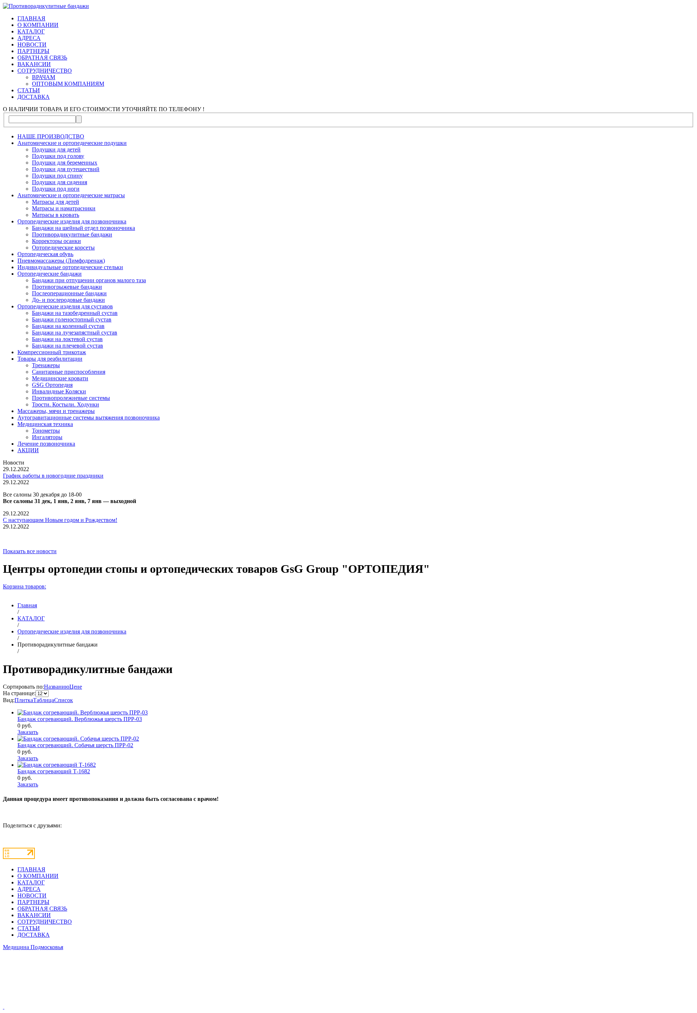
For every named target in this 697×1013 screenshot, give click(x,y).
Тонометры (46, 431)
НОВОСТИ (31, 44)
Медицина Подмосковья (33, 947)
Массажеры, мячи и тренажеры (56, 411)
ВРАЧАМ (43, 77)
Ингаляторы (47, 437)
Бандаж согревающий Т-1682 (53, 771)
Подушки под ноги (56, 189)
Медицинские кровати (60, 378)
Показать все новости (30, 551)
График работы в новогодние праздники (53, 476)
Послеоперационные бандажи (69, 293)
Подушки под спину (57, 176)
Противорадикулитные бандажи (72, 234)
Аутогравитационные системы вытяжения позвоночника (88, 417)
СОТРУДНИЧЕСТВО (44, 71)
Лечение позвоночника (46, 444)
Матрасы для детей (55, 202)
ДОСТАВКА (33, 97)
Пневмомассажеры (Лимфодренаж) (61, 261)
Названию (56, 687)
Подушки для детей (56, 149)
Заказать (27, 732)
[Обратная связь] (348, 980)
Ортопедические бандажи (49, 274)
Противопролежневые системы (71, 398)
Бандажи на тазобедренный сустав (75, 313)
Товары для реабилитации (49, 359)
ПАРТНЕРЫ (33, 51)
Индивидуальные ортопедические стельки (70, 267)
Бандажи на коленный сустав (68, 326)
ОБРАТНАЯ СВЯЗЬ (42, 57)
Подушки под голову (58, 156)
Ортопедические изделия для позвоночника (71, 221)
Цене (75, 687)
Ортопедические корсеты (63, 247)
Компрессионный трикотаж (51, 352)
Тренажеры (46, 365)
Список (63, 700)
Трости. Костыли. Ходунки (65, 404)
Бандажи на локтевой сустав (67, 339)
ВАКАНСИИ (34, 64)
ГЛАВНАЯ (31, 18)
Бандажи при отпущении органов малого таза (89, 280)
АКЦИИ (28, 450)
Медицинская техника (45, 424)
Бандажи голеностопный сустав (71, 319)
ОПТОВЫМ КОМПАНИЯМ (68, 84)
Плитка (24, 700)
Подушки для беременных (64, 162)
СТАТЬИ (28, 90)
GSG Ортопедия (52, 385)
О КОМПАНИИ (37, 25)
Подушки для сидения (59, 182)
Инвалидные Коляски (59, 391)
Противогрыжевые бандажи (67, 287)
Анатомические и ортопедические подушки (72, 143)
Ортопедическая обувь (45, 254)
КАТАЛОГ (31, 31)
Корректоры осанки (56, 241)
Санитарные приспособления (68, 372)
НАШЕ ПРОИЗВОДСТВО (50, 136)
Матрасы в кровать (55, 215)
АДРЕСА (29, 38)
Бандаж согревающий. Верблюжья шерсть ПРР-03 (79, 719)
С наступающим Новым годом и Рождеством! (60, 520)
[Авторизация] (3, 1007)
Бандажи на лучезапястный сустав (74, 332)
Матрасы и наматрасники (63, 208)
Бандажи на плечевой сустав (67, 346)
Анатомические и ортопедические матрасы (71, 195)
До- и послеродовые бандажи (68, 300)
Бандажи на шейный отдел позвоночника (83, 228)
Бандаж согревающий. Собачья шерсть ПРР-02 (75, 745)
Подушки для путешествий (65, 169)
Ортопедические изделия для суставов (65, 306)
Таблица (43, 700)
